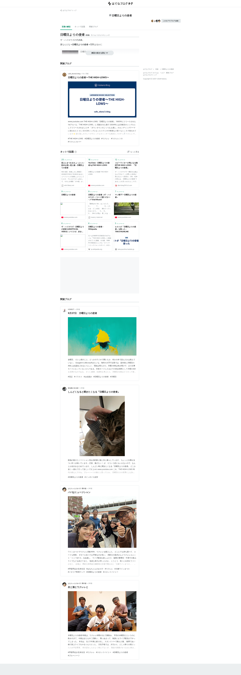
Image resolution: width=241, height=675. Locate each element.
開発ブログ (170, 73)
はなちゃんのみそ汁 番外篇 (77, 488)
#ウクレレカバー (74, 142)
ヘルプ (162, 73)
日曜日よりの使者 (68, 195)
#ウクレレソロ (117, 138)
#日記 (70, 377)
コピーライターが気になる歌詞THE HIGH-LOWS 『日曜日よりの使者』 (126, 165)
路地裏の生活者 (73, 388)
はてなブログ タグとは (151, 73)
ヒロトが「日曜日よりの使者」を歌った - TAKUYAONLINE (125, 229)
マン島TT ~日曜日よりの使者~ (125, 196)
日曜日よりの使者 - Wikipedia (96, 228)
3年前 (82, 388)
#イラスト (78, 377)
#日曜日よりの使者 (92, 138)
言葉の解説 (66, 26)
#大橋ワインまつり (122, 569)
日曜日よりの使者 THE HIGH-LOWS (98, 173)
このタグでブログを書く (171, 21)
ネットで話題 (80, 26)
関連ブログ (93, 26)
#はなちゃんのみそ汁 (94, 569)
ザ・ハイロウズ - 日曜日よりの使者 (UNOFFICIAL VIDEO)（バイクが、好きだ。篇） (72, 229)
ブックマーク (66, 159)
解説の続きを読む (99, 53)
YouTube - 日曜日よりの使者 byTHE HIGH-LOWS (99, 164)
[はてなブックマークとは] (76, 151)
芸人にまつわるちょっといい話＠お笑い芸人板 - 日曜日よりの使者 (72, 165)
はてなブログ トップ (69, 10)
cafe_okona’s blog (74, 74)
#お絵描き (88, 377)
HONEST (71, 309)
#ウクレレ (105, 138)
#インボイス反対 (91, 477)
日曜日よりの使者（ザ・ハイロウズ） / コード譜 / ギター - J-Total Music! (99, 197)
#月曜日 (113, 377)
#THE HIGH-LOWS (75, 138)
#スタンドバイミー (110, 572)
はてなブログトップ (150, 75)
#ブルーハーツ (74, 655)
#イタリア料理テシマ (76, 572)
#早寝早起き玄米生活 (76, 569)
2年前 (78, 309)
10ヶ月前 (85, 74)
